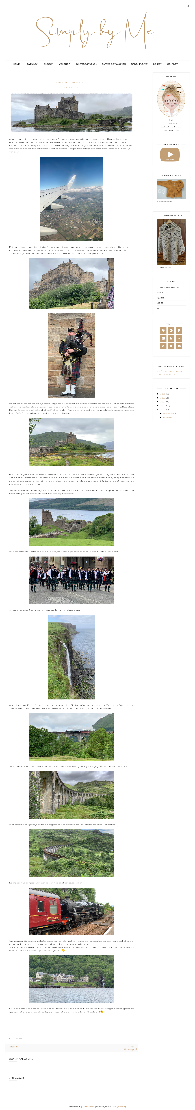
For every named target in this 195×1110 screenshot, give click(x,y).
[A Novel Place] (179, 330)
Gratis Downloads (113, 64)
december (168, 413)
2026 (162, 394)
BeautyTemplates (89, 1107)
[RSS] (163, 346)
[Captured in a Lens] (163, 338)
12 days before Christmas (168, 287)
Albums (160, 292)
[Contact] (179, 346)
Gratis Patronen (86, 64)
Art (158, 308)
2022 (162, 409)
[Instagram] (179, 338)
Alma (68, 87)
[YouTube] (171, 346)
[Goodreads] (171, 338)
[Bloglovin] (163, 330)
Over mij (32, 64)
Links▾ (157, 64)
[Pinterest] (171, 330)
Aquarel (160, 298)
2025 (162, 398)
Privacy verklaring (119, 1107)
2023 (162, 406)
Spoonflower (139, 64)
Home (16, 64)
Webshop (64, 64)
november (168, 417)
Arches (160, 303)
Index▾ (48, 64)
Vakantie (19, 1039)
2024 (162, 402)
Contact (172, 64)
